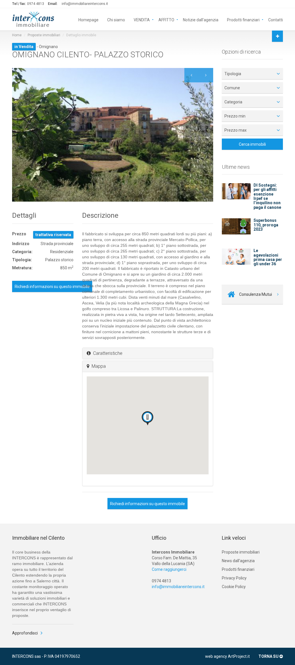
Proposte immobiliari (44, 35)
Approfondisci (25, 633)
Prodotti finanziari (243, 19)
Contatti (275, 19)
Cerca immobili (252, 144)
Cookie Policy (234, 586)
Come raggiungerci (169, 569)
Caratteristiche (106, 353)
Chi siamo (116, 19)
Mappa (97, 366)
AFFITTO (166, 19)
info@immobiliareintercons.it (85, 4)
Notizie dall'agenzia (200, 19)
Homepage (88, 19)
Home (17, 35)
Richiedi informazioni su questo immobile (52, 286)
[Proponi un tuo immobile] (277, 36)
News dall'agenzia (238, 560)
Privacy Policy (234, 578)
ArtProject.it (239, 656)
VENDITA (142, 19)
